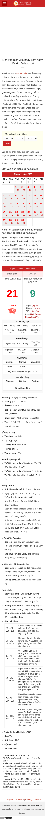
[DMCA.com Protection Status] (6, 818)
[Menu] (4, 3)
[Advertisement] (22, 33)
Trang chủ (8, 800)
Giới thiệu (19, 800)
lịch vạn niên (21, 73)
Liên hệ (37, 800)
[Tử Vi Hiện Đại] (22, 3)
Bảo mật (28, 800)
